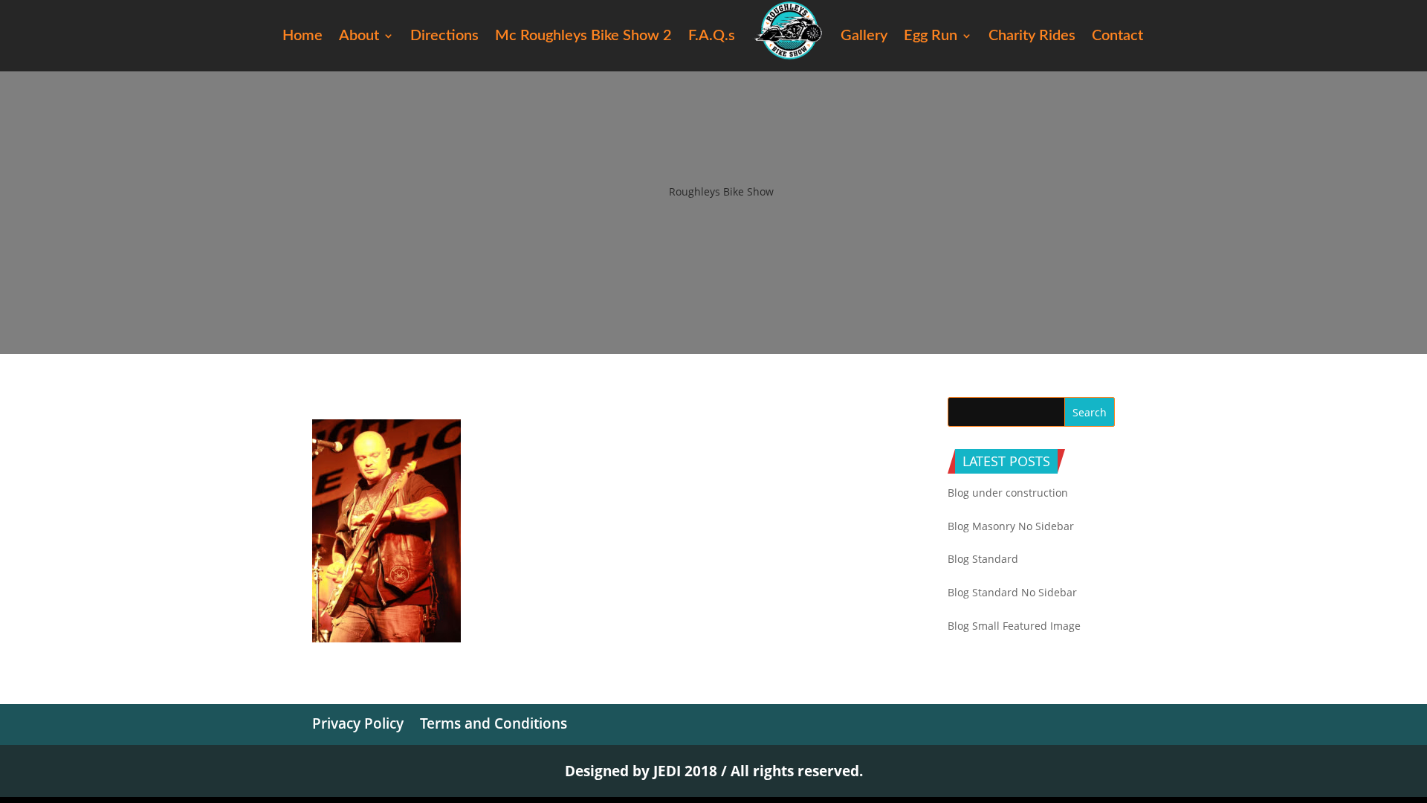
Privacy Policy (358, 723)
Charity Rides (1031, 36)
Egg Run (930, 36)
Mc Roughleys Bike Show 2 (583, 36)
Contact (1117, 36)
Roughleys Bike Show (721, 191)
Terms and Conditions (493, 723)
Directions (444, 36)
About (359, 36)
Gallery (864, 36)
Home (302, 36)
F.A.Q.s (711, 36)
